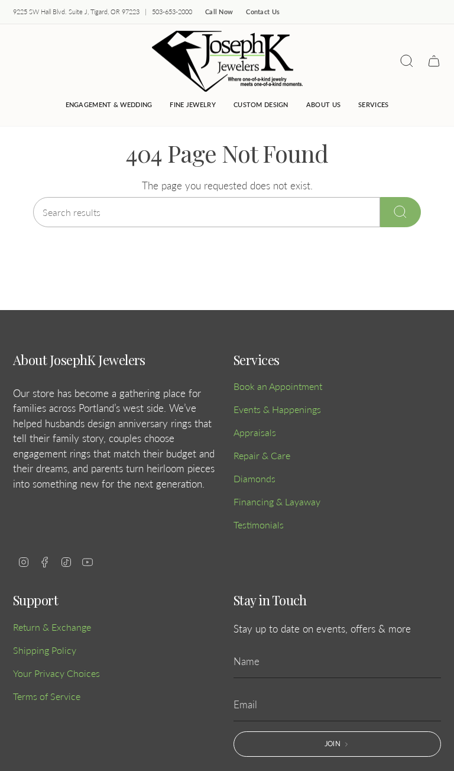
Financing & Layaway (277, 501)
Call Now (219, 11)
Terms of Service (46, 696)
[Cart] (433, 61)
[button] (193, 105)
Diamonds (254, 478)
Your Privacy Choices (56, 673)
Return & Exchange (52, 627)
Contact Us (263, 11)
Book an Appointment (278, 386)
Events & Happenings (277, 409)
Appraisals (255, 432)
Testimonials (259, 524)
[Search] (400, 212)
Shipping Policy (44, 650)
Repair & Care (262, 455)
